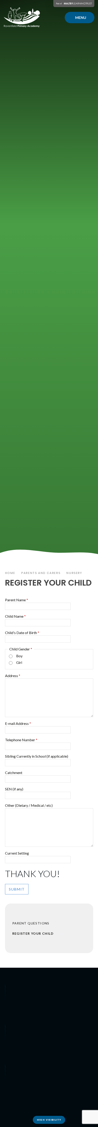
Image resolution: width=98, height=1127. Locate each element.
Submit (17, 889)
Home (10, 573)
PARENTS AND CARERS (40, 573)
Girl (19, 662)
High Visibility (49, 1120)
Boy (19, 656)
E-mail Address (18, 723)
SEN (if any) (14, 789)
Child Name (15, 616)
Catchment (13, 772)
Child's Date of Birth (22, 632)
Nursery (74, 573)
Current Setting (17, 853)
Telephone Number (21, 740)
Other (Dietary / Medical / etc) (29, 805)
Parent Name (16, 600)
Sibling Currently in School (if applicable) (36, 756)
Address (12, 675)
